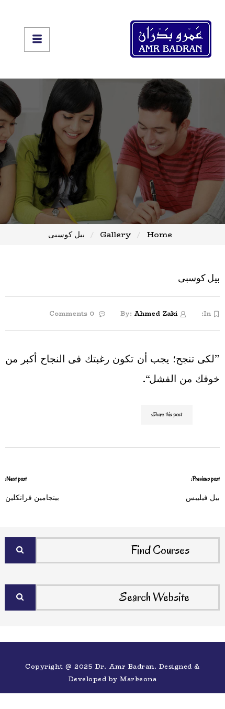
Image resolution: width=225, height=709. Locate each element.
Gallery (115, 234)
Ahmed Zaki (155, 313)
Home (159, 234)
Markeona (138, 679)
